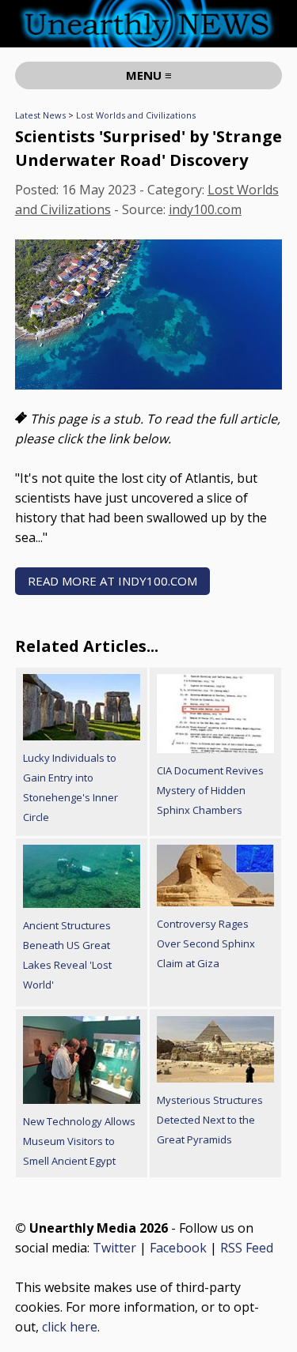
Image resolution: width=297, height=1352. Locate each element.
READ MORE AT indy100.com (112, 581)
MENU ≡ (149, 75)
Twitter (114, 1247)
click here (69, 1326)
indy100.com (205, 209)
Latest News (40, 115)
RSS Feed (246, 1247)
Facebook (178, 1247)
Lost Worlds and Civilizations (136, 115)
